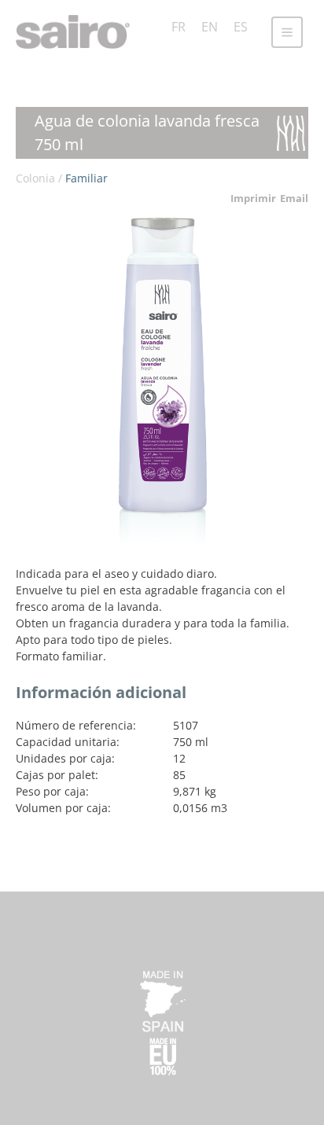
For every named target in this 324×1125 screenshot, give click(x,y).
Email (294, 198)
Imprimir (253, 198)
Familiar (86, 178)
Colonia (35, 178)
